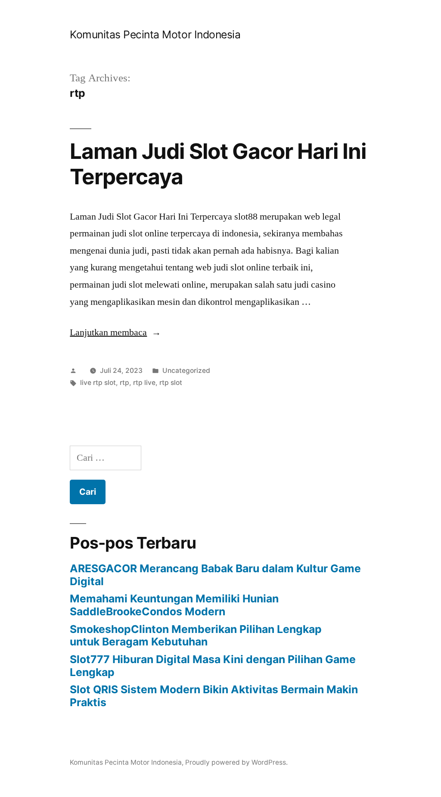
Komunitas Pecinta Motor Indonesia (155, 34)
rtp (124, 382)
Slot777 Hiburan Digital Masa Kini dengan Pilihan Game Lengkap (213, 666)
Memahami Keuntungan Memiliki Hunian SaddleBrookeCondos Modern (174, 605)
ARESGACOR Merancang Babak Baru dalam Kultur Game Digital (215, 575)
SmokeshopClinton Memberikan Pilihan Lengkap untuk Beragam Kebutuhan (196, 635)
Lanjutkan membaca (115, 332)
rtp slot (170, 382)
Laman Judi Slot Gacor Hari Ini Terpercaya (218, 163)
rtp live (144, 382)
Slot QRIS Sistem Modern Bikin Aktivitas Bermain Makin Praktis (214, 696)
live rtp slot (98, 382)
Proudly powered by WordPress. (236, 762)
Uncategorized (186, 370)
